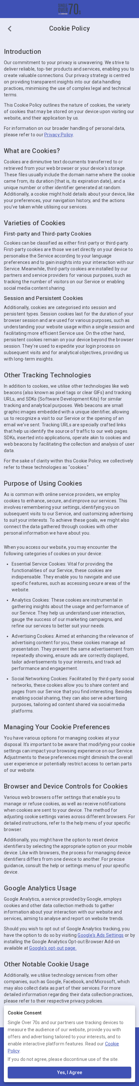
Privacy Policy (58, 134)
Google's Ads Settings (100, 935)
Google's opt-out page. (53, 948)
